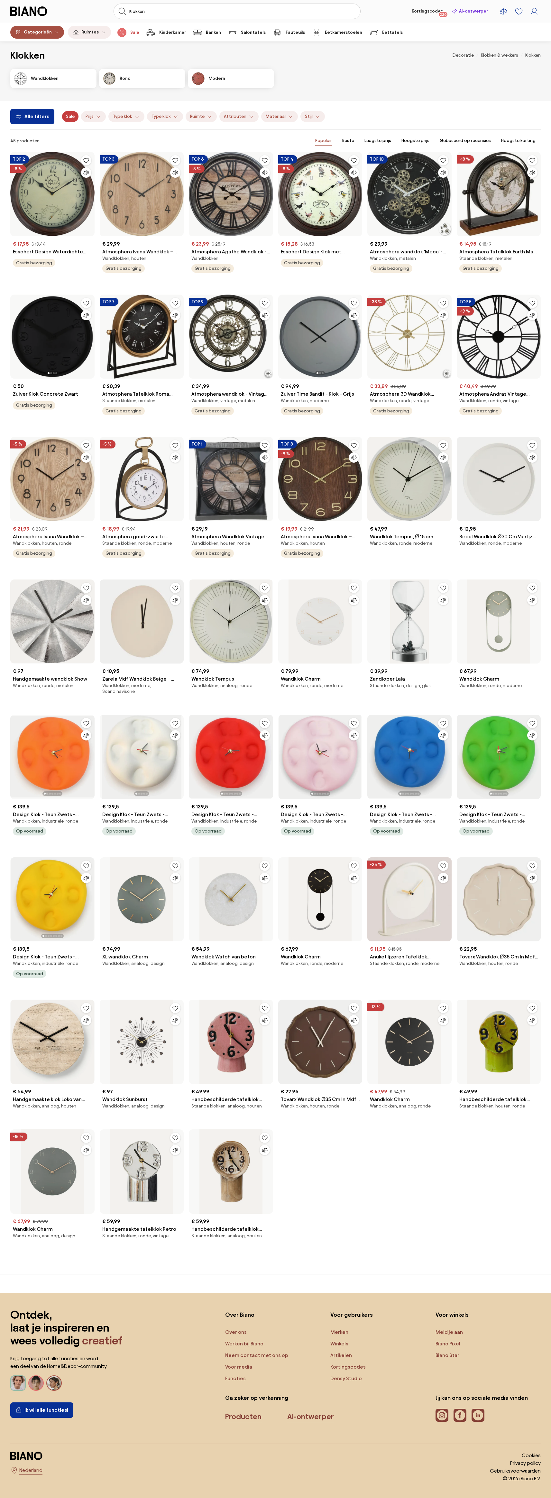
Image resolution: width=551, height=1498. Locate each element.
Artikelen (341, 1355)
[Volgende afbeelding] (89, 334)
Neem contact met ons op (256, 1355)
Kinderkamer (172, 32)
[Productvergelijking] (503, 11)
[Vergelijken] (86, 172)
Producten (243, 1416)
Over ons (236, 1332)
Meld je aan (449, 1332)
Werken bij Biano (244, 1343)
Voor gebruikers (351, 1315)
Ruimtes (90, 32)
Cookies (531, 1455)
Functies (235, 1378)
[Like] (86, 160)
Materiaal (276, 116)
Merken (339, 1332)
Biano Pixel (448, 1343)
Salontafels (253, 32)
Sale (134, 32)
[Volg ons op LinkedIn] (478, 1415)
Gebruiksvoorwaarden (515, 1471)
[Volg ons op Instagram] (442, 1415)
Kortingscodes (429, 12)
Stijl (309, 116)
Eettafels (392, 32)
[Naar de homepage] (38, 11)
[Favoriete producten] (518, 11)
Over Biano (239, 1315)
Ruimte (197, 116)
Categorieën (38, 32)
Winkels (339, 1343)
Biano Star (447, 1355)
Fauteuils (295, 32)
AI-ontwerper (473, 11)
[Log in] (534, 11)
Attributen (235, 116)
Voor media (238, 1367)
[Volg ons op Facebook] (460, 1415)
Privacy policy (525, 1463)
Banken (213, 32)
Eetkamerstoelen (343, 32)
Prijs (90, 116)
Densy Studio (346, 1378)
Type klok (122, 116)
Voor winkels (452, 1315)
